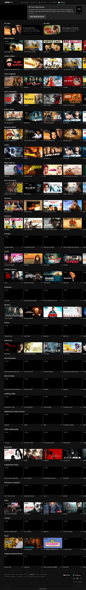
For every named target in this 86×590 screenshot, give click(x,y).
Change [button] (80, 581)
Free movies (44, 2)
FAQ (25, 576)
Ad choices (19, 576)
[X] (81, 578)
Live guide (25, 2)
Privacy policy (43, 574)
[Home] (8, 2)
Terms (37, 574)
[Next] (81, 45)
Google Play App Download (77, 575)
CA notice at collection (9, 576)
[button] (37, 16)
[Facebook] (77, 578)
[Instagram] (74, 578)
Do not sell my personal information (36, 576)
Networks (62, 2)
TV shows (53, 2)
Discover (35, 2)
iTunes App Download (67, 575)
